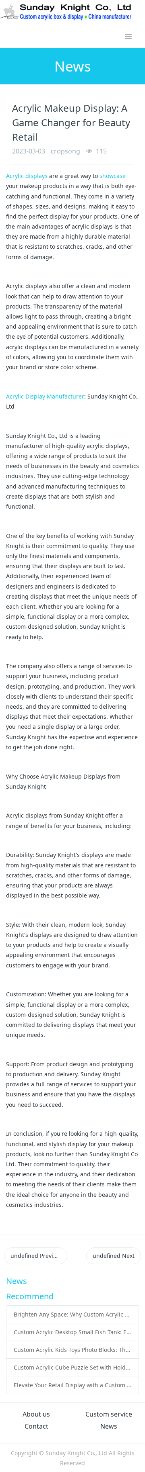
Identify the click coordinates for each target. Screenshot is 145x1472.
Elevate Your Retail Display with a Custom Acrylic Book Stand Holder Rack (73, 1385)
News (108, 1426)
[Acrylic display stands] (66, 12)
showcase (112, 176)
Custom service (108, 1414)
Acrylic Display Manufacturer (45, 396)
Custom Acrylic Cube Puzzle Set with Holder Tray (73, 1367)
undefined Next (114, 1255)
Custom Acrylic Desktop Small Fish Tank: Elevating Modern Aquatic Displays (73, 1332)
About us (36, 1414)
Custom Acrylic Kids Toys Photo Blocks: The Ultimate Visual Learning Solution (73, 1349)
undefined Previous (36, 1255)
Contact (36, 1426)
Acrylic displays (27, 176)
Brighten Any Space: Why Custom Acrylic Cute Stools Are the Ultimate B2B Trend (73, 1314)
